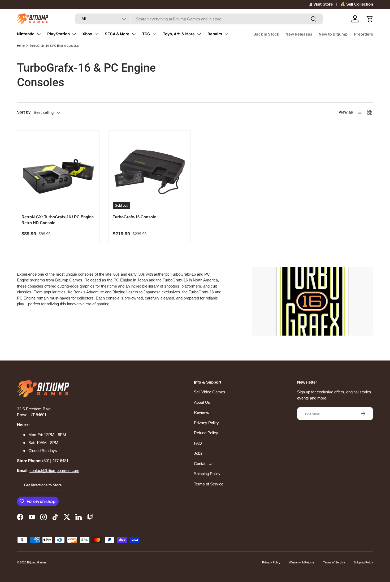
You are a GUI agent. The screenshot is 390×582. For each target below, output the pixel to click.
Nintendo (25, 34)
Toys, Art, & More (179, 34)
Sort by (24, 112)
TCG (146, 34)
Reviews (201, 412)
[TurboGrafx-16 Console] (150, 172)
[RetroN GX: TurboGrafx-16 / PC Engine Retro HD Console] (58, 172)
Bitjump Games (37, 562)
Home (21, 45)
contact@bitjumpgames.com (54, 470)
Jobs (198, 453)
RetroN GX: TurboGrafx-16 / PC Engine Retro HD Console (57, 220)
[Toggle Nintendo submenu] (39, 34)
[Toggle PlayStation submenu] (74, 34)
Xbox (87, 34)
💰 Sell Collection (356, 4)
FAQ (198, 443)
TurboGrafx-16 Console (134, 217)
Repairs (214, 34)
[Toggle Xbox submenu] (96, 34)
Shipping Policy (207, 473)
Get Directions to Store (43, 485)
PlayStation (58, 34)
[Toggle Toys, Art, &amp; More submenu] (199, 34)
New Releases (298, 34)
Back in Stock (266, 34)
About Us (202, 402)
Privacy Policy (206, 422)
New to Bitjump (333, 34)
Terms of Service (208, 484)
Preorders (363, 34)
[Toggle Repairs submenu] (226, 34)
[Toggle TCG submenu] (154, 34)
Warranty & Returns (302, 562)
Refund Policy (206, 433)
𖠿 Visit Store (321, 4)
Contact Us (204, 463)
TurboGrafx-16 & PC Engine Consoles (54, 45)
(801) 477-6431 (55, 460)
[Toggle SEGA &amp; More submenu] (134, 34)
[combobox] (199, 19)
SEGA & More (117, 34)
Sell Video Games (209, 392)
